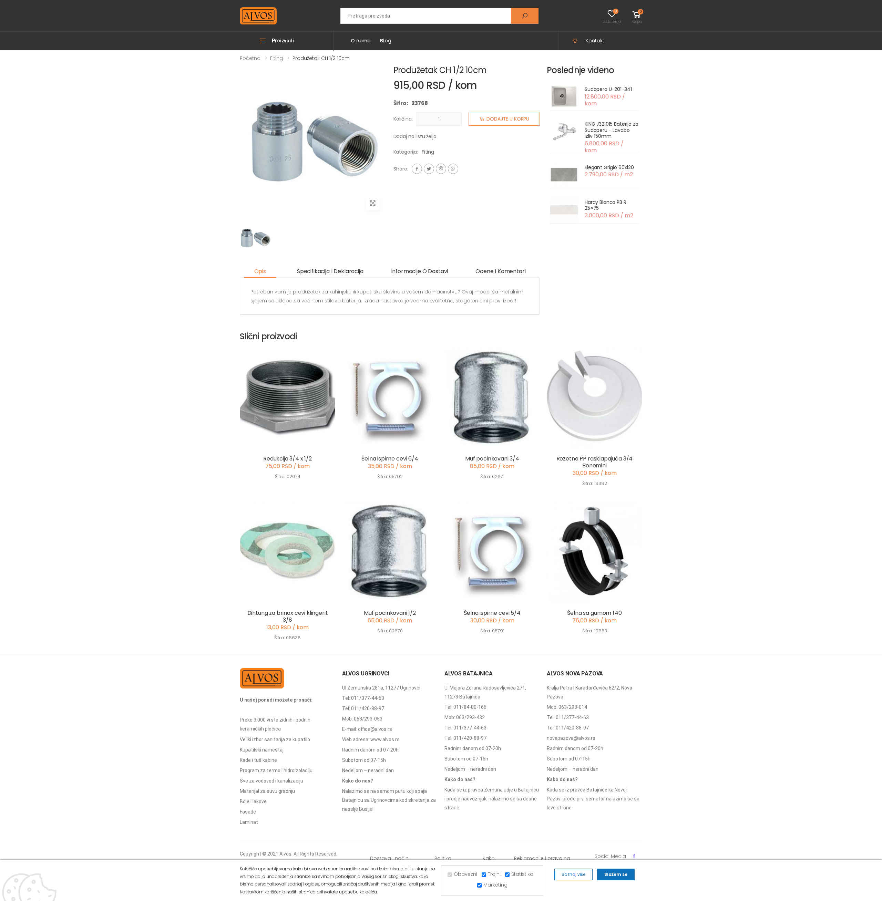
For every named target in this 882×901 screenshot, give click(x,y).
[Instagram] (441, 169)
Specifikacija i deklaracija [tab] (330, 271)
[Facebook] (417, 169)
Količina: (403, 118)
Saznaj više (573, 874)
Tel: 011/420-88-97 (363, 708)
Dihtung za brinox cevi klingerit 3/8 (287, 616)
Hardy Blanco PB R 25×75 (605, 205)
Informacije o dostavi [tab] (419, 271)
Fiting (276, 58)
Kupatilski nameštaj (262, 750)
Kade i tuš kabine (258, 760)
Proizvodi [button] (283, 40)
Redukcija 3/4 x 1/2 (287, 459)
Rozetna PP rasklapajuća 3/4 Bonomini (594, 462)
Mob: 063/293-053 (362, 719)
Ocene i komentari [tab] (500, 271)
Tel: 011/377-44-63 (363, 698)
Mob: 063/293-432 (464, 717)
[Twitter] (429, 169)
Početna (250, 58)
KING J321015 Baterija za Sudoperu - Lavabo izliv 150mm (611, 130)
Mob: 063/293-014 (567, 707)
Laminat (249, 822)
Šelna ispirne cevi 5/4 (492, 613)
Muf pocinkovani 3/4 (492, 459)
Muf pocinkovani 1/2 (390, 613)
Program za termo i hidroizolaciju (276, 770)
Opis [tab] (260, 271)
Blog (385, 40)
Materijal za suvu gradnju (267, 791)
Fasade (248, 812)
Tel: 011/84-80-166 (465, 707)
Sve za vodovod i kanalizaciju (271, 781)
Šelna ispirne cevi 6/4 (389, 459)
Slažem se (615, 874)
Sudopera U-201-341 (608, 89)
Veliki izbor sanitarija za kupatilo (275, 739)
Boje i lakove (253, 801)
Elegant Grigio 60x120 (609, 167)
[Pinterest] (453, 169)
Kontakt (595, 40)
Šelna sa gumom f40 (594, 613)
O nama (361, 40)
